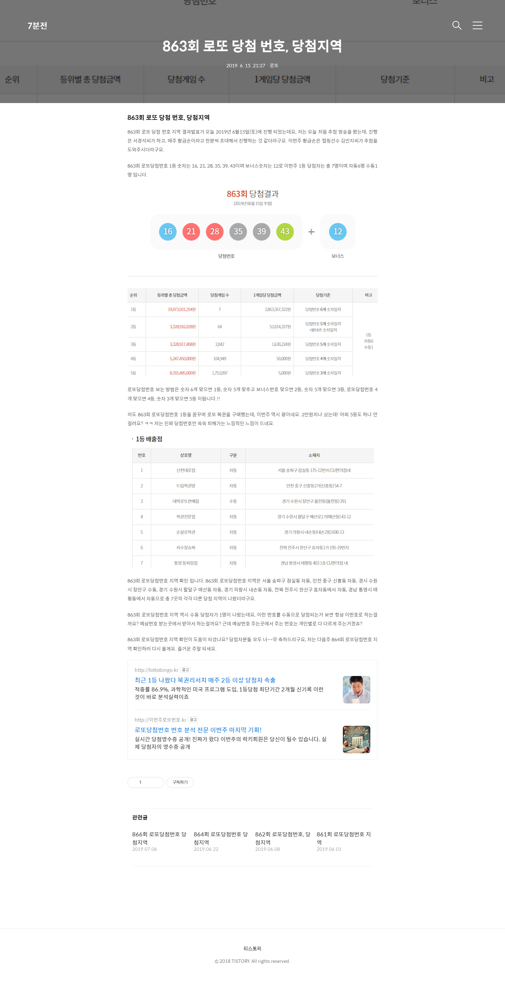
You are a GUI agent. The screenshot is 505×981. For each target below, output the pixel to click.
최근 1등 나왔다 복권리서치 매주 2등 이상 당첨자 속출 (205, 680)
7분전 (37, 25)
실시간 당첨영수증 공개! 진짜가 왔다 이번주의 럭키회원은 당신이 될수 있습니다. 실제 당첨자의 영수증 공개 (231, 743)
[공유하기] (148, 782)
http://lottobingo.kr (156, 670)
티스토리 (252, 948)
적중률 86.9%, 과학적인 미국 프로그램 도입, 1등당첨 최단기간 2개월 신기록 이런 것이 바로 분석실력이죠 (229, 693)
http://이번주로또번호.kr (160, 720)
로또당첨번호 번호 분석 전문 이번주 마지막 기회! (198, 730)
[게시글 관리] (156, 782)
